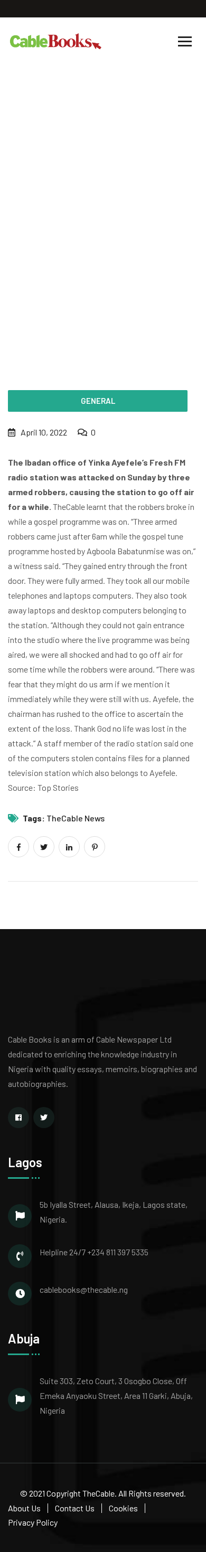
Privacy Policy (33, 1522)
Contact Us (75, 1508)
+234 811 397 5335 (117, 1252)
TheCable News (75, 818)
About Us (24, 1508)
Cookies (123, 1508)
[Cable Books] (56, 40)
